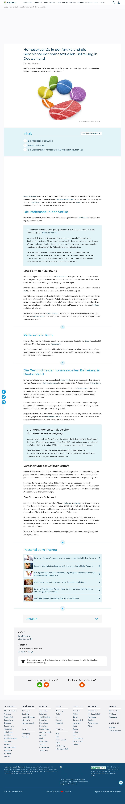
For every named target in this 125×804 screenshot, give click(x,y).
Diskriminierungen (50, 383)
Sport (46, 2)
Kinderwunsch (61, 740)
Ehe (57, 717)
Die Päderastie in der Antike (40, 141)
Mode (41, 738)
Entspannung (9, 726)
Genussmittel (78, 720)
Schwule (67, 503)
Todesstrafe (55, 344)
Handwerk (76, 723)
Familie (65, 2)
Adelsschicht (38, 316)
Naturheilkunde (9, 747)
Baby (57, 734)
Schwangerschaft (62, 749)
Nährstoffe (26, 720)
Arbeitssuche (92, 711)
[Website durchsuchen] (113, 2)
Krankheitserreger (10, 738)
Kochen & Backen (28, 717)
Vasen (78, 202)
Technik (76, 732)
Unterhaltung (78, 738)
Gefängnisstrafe (53, 417)
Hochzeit (59, 720)
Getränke (25, 714)
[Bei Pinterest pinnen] (4, 402)
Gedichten (36, 202)
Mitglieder (113, 714)
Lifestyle (72, 2)
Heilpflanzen (8, 732)
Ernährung (37, 2)
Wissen (90, 726)
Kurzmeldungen (91, 2)
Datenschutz (107, 792)
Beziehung (59, 711)
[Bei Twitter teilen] (4, 397)
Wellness (7, 756)
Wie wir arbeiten (115, 731)
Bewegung (26, 734)
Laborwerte (8, 741)
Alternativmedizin (10, 711)
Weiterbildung (93, 723)
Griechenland (61, 276)
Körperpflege (44, 729)
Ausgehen (76, 711)
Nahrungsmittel (28, 723)
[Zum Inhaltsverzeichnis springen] (62, 327)
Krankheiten (8, 735)
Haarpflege (43, 720)
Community (113, 711)
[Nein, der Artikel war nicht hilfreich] (46, 684)
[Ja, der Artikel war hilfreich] (39, 684)
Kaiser (87, 341)
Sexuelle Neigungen (26, 7)
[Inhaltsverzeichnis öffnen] (121, 782)
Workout (25, 737)
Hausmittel (8, 729)
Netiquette (113, 717)
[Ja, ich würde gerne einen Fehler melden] (82, 684)
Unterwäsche (44, 747)
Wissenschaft (78, 741)
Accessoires (43, 711)
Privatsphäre (117, 792)
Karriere (80, 2)
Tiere (75, 735)
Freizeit (75, 714)
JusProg (93, 775)
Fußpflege (43, 714)
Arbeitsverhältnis (94, 714)
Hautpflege (43, 726)
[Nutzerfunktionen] (118, 2)
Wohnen (76, 744)
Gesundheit (27, 2)
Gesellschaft (83, 217)
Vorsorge (7, 753)
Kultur (75, 726)
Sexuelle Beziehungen (65, 199)
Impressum (98, 792)
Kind (57, 737)
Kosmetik (42, 735)
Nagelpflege (43, 741)
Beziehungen (82, 388)
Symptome (8, 750)
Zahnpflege (43, 750)
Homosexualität (29, 196)
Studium (91, 720)
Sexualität (13, 7)
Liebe (59, 2)
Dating (58, 714)
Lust (25, 291)
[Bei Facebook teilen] (4, 392)
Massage (7, 744)
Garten (75, 717)
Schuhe (42, 744)
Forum (102, 2)
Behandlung (8, 720)
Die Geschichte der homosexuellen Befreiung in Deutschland (55, 149)
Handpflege (43, 723)
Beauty (52, 2)
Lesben (78, 503)
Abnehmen (26, 711)
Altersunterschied (49, 233)
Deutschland (64, 380)
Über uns (114, 723)
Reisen (75, 729)
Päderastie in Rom (36, 145)
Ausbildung (92, 717)
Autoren (112, 728)
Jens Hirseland (24, 636)
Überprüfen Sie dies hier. (68, 784)
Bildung (95, 305)
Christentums (94, 383)
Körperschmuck (45, 732)
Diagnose (7, 723)
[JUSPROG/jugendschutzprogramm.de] (98, 767)
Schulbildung (60, 746)
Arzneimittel (8, 717)
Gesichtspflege (44, 717)
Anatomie (7, 714)
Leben (58, 743)
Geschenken (52, 313)
